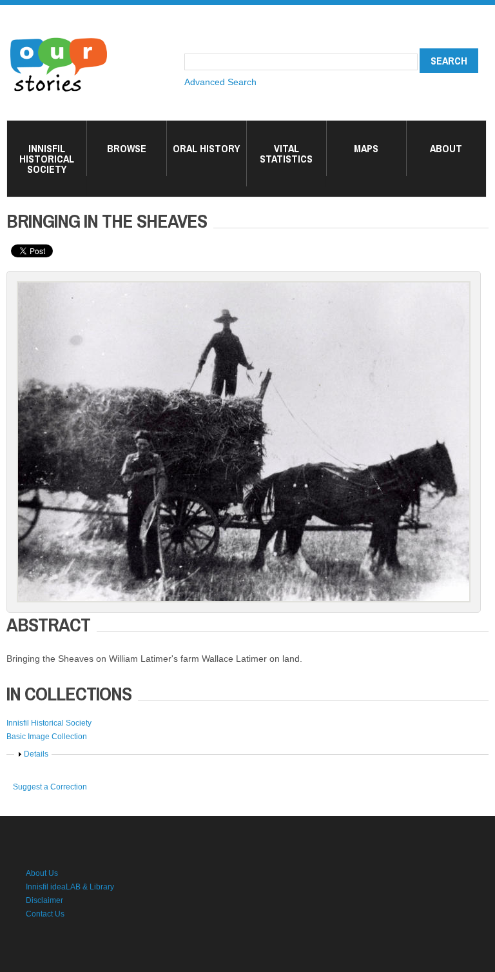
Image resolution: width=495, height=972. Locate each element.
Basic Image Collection (46, 736)
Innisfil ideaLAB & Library (70, 886)
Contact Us (45, 913)
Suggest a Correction (50, 786)
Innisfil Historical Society (46, 158)
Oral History (206, 148)
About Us (42, 873)
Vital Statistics (286, 153)
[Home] (58, 38)
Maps (366, 148)
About (446, 148)
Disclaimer (44, 900)
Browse (126, 148)
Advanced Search (220, 82)
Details (36, 754)
